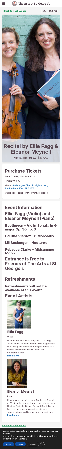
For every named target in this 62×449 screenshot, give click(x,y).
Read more (13, 355)
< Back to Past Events (14, 11)
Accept (8, 444)
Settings (33, 444)
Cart (50, 11)
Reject (20, 444)
